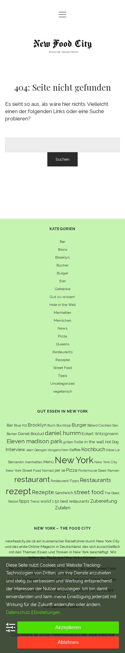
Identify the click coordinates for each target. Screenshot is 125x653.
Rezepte (63, 360)
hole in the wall (89, 441)
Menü (48, 462)
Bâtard (92, 425)
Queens (62, 344)
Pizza (62, 336)
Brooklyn (62, 257)
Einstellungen (47, 612)
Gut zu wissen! (62, 297)
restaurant (32, 479)
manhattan (33, 462)
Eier (62, 281)
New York (74, 460)
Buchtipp (63, 425)
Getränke (62, 289)
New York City (105, 462)
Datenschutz (18, 612)
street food (88, 492)
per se (60, 470)
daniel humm (63, 433)
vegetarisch (62, 391)
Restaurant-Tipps (65, 481)
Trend (34, 501)
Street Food (62, 368)
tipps (24, 501)
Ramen (113, 470)
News (62, 328)
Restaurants (62, 352)
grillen (68, 442)
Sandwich (64, 493)
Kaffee (74, 449)
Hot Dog (112, 442)
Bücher (62, 265)
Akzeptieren (68, 627)
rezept (18, 491)
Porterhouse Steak (92, 470)
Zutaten (62, 507)
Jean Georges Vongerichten (47, 450)
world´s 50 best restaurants (64, 501)
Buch (51, 425)
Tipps (62, 375)
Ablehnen (68, 642)
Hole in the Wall (62, 305)
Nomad (48, 470)
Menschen (62, 320)
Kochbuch (93, 449)
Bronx (62, 249)
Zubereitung (103, 501)
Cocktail (105, 425)
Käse (110, 450)
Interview (15, 449)
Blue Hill (20, 425)
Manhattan (62, 312)
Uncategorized (62, 383)
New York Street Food (23, 470)
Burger (62, 273)
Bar (62, 241)
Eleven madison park (34, 441)
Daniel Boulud (31, 433)
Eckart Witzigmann (100, 433)
